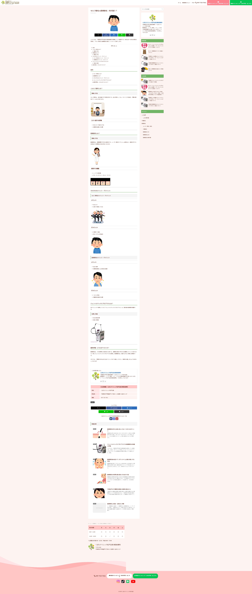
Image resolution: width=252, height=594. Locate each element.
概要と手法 (96, 51)
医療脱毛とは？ (96, 52)
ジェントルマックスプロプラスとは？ (101, 61)
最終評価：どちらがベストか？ (99, 65)
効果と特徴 (96, 63)
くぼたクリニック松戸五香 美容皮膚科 (110, 372)
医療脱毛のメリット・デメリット (101, 59)
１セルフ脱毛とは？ (97, 49)
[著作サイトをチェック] (101, 381)
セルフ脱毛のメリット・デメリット (101, 58)
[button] (129, 35)
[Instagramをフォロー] (103, 381)
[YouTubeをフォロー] (105, 381)
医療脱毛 (92, 402)
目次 (112, 46)
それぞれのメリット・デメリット (100, 56)
